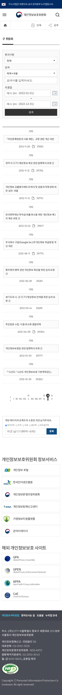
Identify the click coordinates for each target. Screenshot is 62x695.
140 (52, 395)
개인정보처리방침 (10, 615)
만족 (19, 425)
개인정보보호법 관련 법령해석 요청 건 (24, 348)
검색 (7, 67)
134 (28, 395)
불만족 (34, 425)
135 (32, 399)
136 (36, 399)
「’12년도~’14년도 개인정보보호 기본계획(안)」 (29, 372)
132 (20, 399)
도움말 (40, 615)
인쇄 (39, 25)
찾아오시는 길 (28, 615)
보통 (26, 425)
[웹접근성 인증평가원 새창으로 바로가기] (31, 669)
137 (40, 399)
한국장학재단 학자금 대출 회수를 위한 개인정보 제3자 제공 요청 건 (30, 216)
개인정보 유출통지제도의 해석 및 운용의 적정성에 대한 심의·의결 (31, 188)
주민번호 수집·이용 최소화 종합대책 (23, 324)
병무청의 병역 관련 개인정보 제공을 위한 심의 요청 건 (30, 271)
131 (17, 399)
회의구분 (9, 54)
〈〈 (10, 399)
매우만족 (11, 425)
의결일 (8, 87)
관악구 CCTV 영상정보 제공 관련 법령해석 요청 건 (30, 163)
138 (44, 395)
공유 (56, 25)
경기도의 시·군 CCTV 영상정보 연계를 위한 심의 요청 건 (30, 299)
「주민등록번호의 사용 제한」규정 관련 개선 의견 (30, 139)
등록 (51, 431)
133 (24, 399)
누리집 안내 (51, 615)
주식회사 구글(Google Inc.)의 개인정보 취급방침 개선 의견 (31, 244)
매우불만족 (44, 425)
